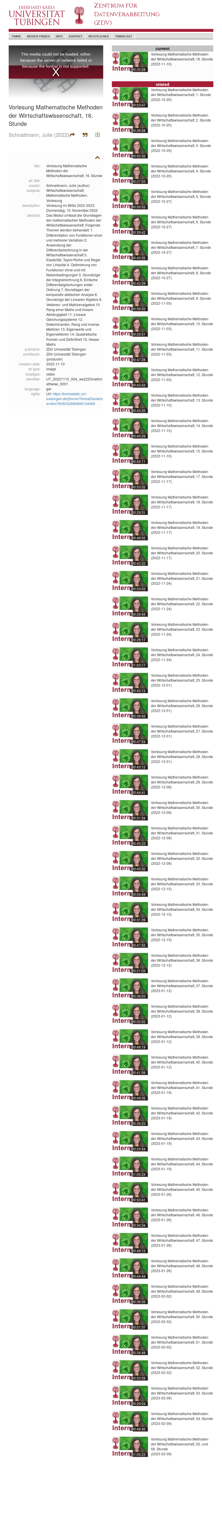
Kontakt (75, 36)
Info (59, 36)
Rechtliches (98, 36)
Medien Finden (38, 36)
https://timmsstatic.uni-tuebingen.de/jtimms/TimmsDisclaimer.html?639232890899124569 (74, 398)
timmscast (123, 36)
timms (16, 36)
